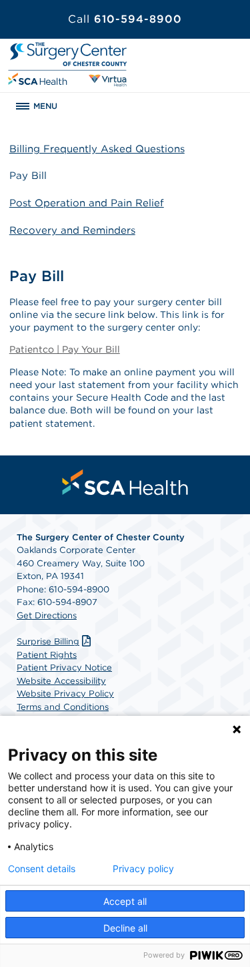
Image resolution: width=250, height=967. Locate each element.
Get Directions (47, 615)
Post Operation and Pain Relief (86, 203)
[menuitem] (125, 482)
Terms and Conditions (63, 707)
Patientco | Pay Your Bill (64, 349)
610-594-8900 (125, 19)
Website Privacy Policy (65, 694)
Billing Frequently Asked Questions (97, 149)
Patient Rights (47, 655)
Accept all (125, 901)
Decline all (125, 928)
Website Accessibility (61, 681)
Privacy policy (143, 868)
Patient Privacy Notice (64, 667)
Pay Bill (28, 176)
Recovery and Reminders (72, 230)
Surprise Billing (48, 641)
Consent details (41, 868)
